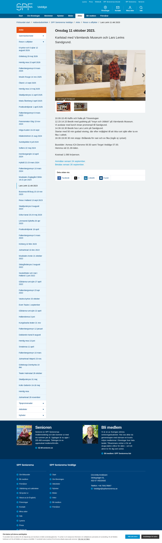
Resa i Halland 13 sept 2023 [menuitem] (31, 200)
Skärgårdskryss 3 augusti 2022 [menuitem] (29, 265)
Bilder (70, 16)
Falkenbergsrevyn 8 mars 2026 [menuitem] (29, 69)
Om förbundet (24, 475)
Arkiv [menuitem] (21, 30)
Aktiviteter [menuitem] (23, 409)
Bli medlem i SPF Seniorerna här (117, 453)
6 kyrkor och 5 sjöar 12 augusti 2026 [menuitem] (28, 49)
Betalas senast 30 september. (69, 164)
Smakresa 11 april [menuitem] (26, 347)
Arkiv (80, 16)
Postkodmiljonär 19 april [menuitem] (29, 229)
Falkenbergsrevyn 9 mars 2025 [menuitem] (29, 114)
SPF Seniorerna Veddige (62, 22)
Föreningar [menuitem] (105, 10)
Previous (58, 77)
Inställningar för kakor (150, 536)
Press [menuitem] (91, 2)
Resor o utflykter (90, 22)
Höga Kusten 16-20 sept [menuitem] (29, 130)
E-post (106, 178)
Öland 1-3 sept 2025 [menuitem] (27, 83)
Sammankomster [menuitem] (26, 36)
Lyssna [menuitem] (84, 2)
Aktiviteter (48, 16)
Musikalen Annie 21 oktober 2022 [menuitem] (30, 257)
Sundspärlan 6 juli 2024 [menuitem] (29, 142)
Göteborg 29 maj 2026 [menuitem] (28, 56)
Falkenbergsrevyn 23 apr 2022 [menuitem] (29, 291)
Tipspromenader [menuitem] (26, 403)
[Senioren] (24, 435)
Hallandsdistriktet (40, 22)
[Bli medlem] (90, 434)
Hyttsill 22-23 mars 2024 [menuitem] (29, 162)
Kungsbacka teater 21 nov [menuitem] (30, 323)
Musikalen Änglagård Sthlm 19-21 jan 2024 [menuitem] (30, 178)
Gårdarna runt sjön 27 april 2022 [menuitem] (30, 283)
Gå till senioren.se (45, 448)
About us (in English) (27, 498)
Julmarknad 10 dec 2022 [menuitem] (29, 250)
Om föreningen (33, 16)
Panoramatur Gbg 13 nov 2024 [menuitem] (29, 122)
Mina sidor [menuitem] (130, 10)
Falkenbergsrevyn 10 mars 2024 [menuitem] (30, 169)
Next (143, 77)
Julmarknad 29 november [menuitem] (29, 397)
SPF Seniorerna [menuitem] (131, 2)
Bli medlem (91, 16)
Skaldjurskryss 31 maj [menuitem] (28, 379)
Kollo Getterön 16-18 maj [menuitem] (29, 385)
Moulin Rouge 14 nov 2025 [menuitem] (30, 77)
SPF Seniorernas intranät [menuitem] (111, 2)
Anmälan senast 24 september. (70, 161)
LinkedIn (91, 178)
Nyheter (60, 16)
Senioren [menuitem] (141, 2)
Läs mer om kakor (84, 539)
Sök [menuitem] (141, 10)
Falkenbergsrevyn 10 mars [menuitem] (30, 353)
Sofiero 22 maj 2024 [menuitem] (27, 148)
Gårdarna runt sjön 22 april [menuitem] (30, 311)
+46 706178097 (104, 486)
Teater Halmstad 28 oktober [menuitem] (30, 373)
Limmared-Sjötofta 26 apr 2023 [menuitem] (29, 222)
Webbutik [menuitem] (98, 2)
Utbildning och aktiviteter (29, 488)
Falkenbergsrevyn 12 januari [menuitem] (31, 329)
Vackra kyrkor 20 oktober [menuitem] (29, 299)
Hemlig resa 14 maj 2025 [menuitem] (29, 89)
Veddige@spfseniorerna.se (105, 489)
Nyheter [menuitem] (22, 415)
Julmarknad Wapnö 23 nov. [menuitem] (30, 359)
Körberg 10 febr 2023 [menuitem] (28, 244)
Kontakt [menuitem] (118, 10)
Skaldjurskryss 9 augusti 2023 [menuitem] (29, 207)
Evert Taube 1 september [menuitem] (29, 305)
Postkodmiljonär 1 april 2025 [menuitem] (31, 107)
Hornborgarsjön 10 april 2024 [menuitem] (29, 155)
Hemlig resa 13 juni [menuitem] (27, 341)
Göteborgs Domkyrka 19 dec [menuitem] (29, 366)
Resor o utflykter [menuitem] (26, 42)
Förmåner (104, 16)
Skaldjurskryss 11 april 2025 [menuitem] (30, 95)
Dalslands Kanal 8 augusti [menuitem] (30, 335)
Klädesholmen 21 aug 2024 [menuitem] (30, 136)
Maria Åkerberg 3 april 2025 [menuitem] (30, 101)
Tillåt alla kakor (133, 536)
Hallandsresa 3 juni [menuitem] (27, 317)
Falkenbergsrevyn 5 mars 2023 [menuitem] (29, 236)
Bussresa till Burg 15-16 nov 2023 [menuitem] (30, 193)
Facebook (65, 178)
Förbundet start (23, 22)
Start (21, 16)
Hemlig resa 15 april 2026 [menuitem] (29, 62)
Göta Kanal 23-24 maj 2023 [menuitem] (30, 215)
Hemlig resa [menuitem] (24, 391)
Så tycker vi (23, 493)
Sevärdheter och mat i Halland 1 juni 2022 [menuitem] (28, 274)
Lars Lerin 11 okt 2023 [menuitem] (28, 186)
